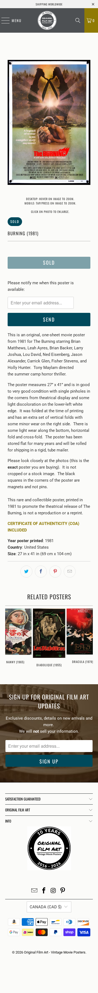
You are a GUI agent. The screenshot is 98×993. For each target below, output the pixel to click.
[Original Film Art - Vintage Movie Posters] (47, 20)
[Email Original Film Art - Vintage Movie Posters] (34, 891)
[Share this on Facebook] (41, 572)
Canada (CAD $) (46, 907)
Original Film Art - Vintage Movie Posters (54, 952)
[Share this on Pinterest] (55, 572)
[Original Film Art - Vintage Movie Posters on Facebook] (44, 891)
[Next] (86, 123)
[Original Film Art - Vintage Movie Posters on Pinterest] (63, 891)
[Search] (78, 20)
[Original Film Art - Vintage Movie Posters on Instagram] (54, 891)
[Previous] (11, 123)
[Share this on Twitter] (26, 572)
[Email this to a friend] (70, 572)
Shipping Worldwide (49, 4)
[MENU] (2, 20)
